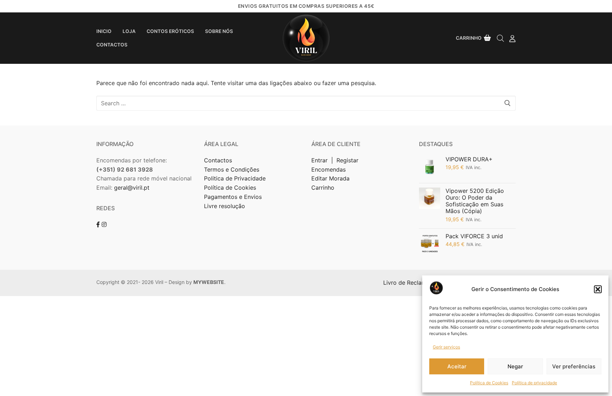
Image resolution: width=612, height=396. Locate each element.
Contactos (218, 160)
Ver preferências (573, 366)
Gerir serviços (446, 347)
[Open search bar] (500, 38)
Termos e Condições (232, 169)
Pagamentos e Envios (233, 196)
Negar (515, 366)
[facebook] (98, 224)
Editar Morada (330, 178)
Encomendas (328, 169)
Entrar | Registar (335, 160)
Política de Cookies (489, 382)
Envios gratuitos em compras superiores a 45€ (306, 6)
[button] (597, 289)
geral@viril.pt (131, 187)
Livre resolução (224, 206)
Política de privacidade (534, 382)
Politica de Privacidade (235, 178)
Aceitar (456, 366)
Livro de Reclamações (413, 282)
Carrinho (322, 187)
